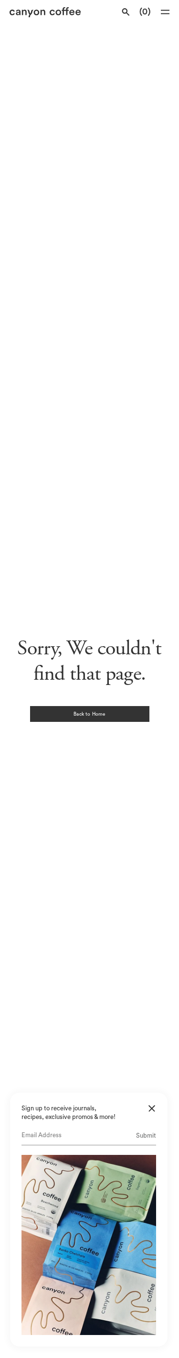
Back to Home (89, 714)
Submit (146, 1135)
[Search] (126, 12)
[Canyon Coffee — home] (48, 12)
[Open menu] (165, 12)
